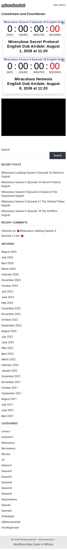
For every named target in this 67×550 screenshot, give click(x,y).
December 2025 (11, 280)
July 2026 (7, 257)
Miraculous (8, 442)
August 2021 (9, 399)
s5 (2, 459)
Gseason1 (7, 437)
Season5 (6, 488)
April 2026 (7, 263)
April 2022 (7, 353)
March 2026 (8, 268)
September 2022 (11, 325)
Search (5, 149)
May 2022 (7, 348)
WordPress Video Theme (27, 544)
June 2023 (7, 297)
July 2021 (7, 404)
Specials (6, 510)
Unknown (6, 230)
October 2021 (9, 387)
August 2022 (9, 331)
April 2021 (7, 416)
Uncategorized (10, 527)
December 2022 (11, 308)
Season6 (6, 493)
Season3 (6, 476)
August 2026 (9, 251)
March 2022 (8, 359)
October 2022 (9, 319)
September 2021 (11, 393)
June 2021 (7, 410)
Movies (5, 454)
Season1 (6, 465)
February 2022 (10, 365)
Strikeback (7, 516)
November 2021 (11, 382)
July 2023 (7, 291)
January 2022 (9, 370)
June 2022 (7, 342)
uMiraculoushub (10, 522)
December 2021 (11, 376)
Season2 (6, 471)
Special (5, 505)
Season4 (6, 482)
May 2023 (7, 302)
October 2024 (9, 285)
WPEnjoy (48, 544)
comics (5, 431)
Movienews (8, 448)
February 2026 (10, 274)
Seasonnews (9, 499)
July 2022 (7, 336)
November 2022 (11, 314)
